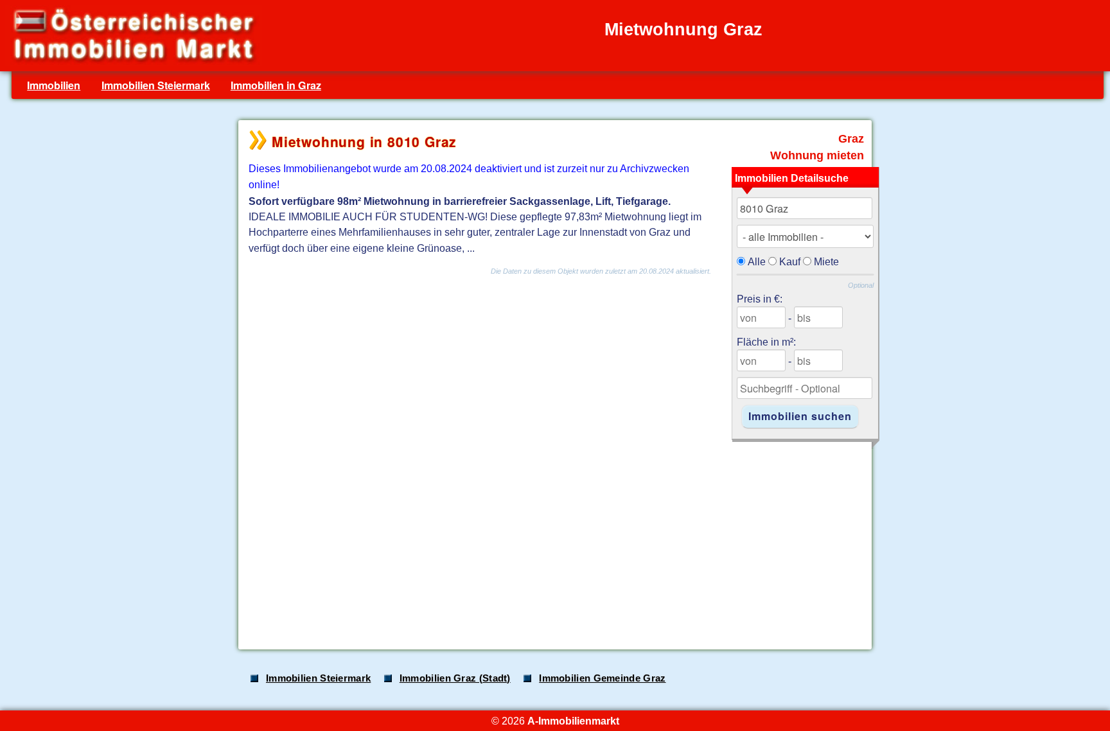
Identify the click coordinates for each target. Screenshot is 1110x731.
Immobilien (53, 85)
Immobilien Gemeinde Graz (602, 678)
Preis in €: (759, 298)
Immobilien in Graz (276, 85)
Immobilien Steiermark (155, 85)
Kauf (789, 261)
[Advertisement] (554, 539)
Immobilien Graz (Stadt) (455, 678)
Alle (757, 261)
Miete (826, 261)
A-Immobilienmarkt (573, 721)
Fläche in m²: (766, 342)
